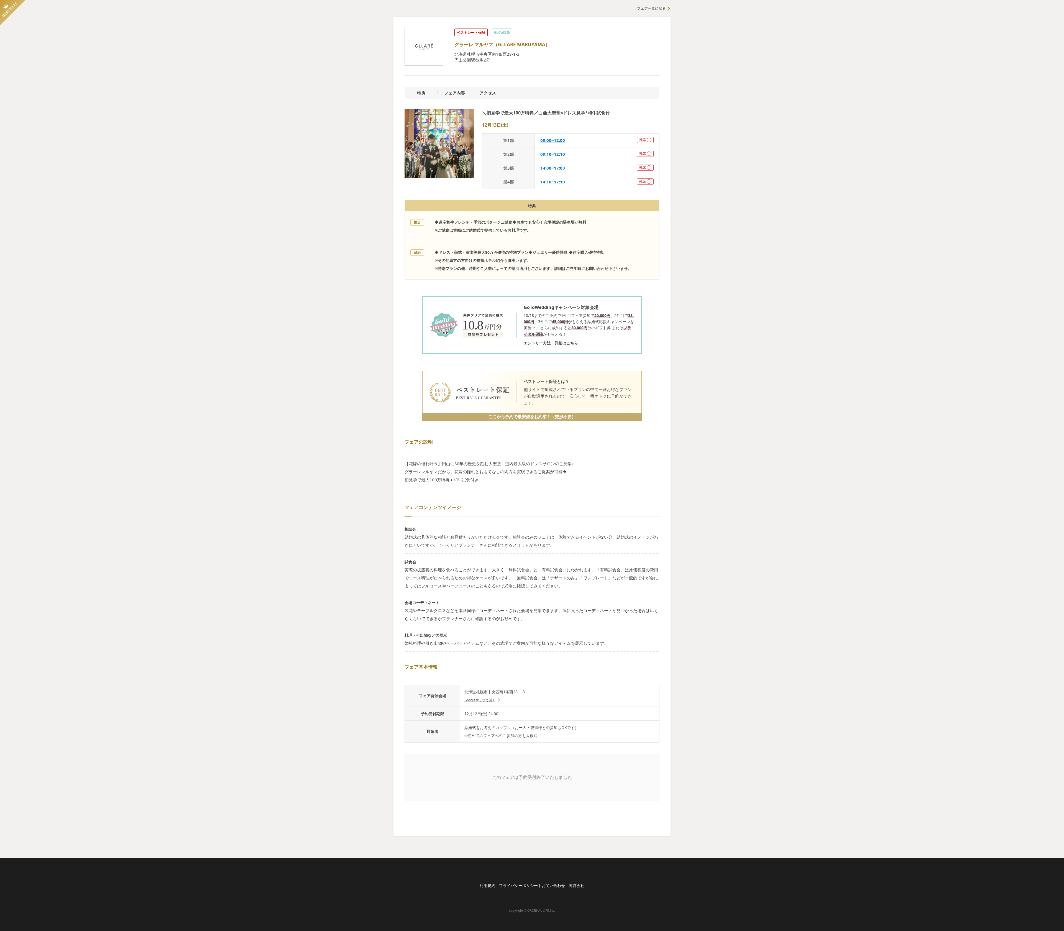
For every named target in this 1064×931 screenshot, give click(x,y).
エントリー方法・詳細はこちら (551, 343)
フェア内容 (454, 93)
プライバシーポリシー (518, 885)
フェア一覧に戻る (651, 8)
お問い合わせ (553, 885)
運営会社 (576, 885)
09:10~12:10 (552, 154)
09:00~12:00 (552, 140)
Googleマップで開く (479, 700)
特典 (421, 93)
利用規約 (487, 885)
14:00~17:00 (552, 168)
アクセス (487, 93)
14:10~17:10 (552, 182)
